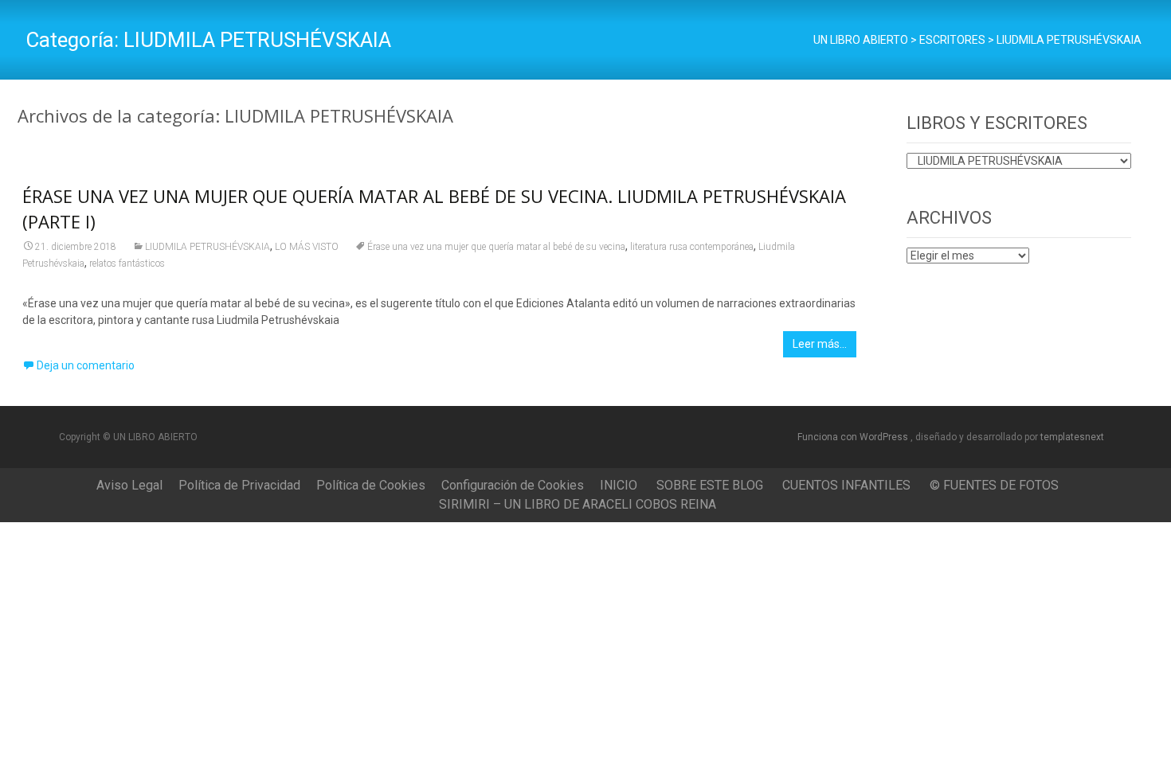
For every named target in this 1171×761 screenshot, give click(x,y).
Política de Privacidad (239, 485)
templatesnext (1072, 437)
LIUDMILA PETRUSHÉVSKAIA (207, 246)
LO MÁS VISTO (307, 246)
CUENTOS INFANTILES (846, 485)
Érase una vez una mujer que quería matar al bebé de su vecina (496, 246)
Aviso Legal (129, 485)
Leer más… (820, 344)
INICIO (618, 485)
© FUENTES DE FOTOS (994, 485)
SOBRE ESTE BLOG (709, 485)
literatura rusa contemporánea (692, 246)
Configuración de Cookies (512, 485)
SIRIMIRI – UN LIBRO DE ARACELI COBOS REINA (577, 504)
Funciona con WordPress (854, 437)
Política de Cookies (370, 485)
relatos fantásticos (127, 263)
